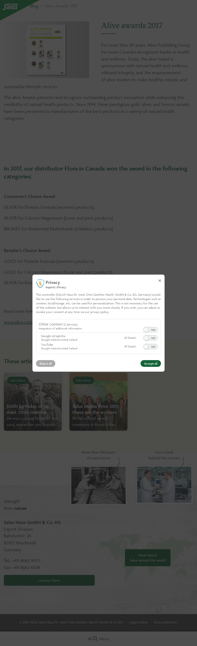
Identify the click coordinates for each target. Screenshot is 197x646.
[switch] (150, 329)
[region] (98, 337)
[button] (146, 330)
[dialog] (98, 322)
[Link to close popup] (160, 280)
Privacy (61, 287)
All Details (130, 337)
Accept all (150, 363)
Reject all (46, 363)
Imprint (50, 287)
